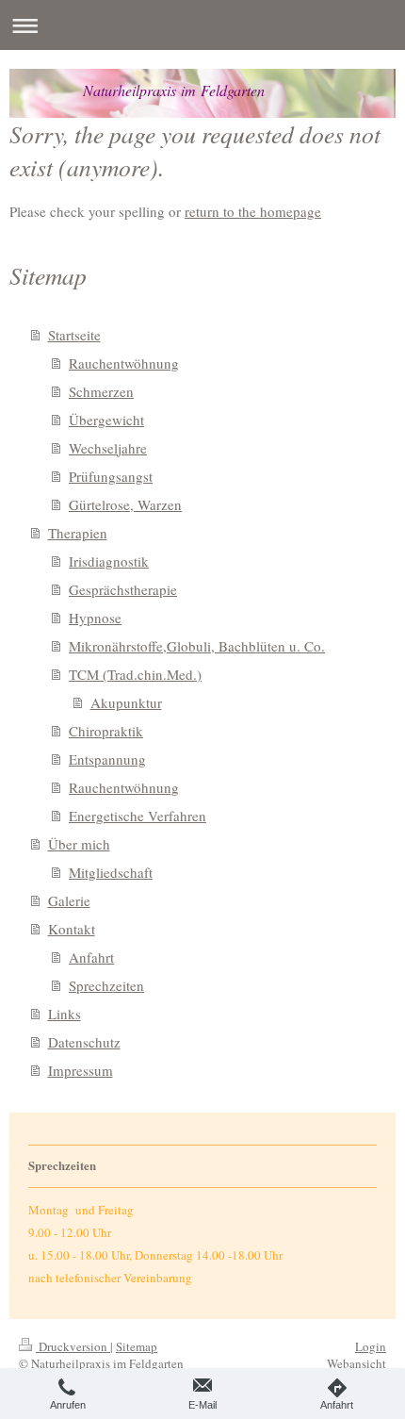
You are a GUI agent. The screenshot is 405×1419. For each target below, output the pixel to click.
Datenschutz (84, 1041)
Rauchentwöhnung (124, 363)
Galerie (69, 900)
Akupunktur (126, 702)
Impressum (80, 1070)
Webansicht (356, 1363)
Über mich (79, 843)
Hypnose (95, 617)
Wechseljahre (108, 447)
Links (64, 1013)
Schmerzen (101, 391)
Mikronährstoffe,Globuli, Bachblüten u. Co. (197, 645)
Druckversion (73, 1346)
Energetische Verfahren (137, 815)
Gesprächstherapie (123, 589)
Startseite (74, 334)
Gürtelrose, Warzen (125, 504)
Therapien (77, 532)
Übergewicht (106, 419)
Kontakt (71, 928)
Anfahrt (91, 957)
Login (370, 1346)
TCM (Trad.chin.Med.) (135, 674)
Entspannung (107, 759)
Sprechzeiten (106, 985)
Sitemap (136, 1346)
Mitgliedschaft (111, 872)
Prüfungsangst (111, 476)
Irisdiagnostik (109, 561)
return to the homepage (253, 211)
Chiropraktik (106, 730)
